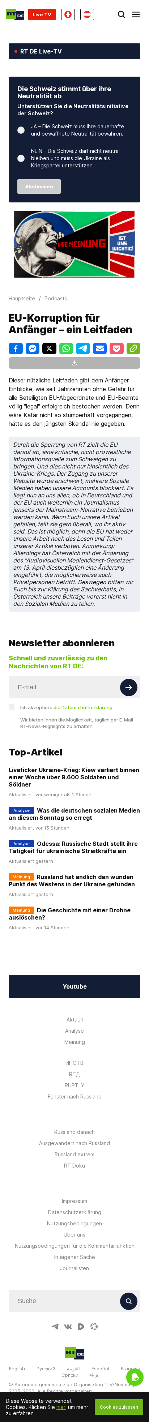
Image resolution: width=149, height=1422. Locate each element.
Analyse (74, 1031)
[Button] (128, 687)
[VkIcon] (68, 1326)
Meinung (74, 1042)
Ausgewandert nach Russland (74, 1143)
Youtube (75, 986)
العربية (73, 1368)
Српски (69, 1375)
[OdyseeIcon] (94, 1326)
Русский (46, 1368)
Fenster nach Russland (75, 1096)
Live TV (42, 14)
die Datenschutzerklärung (83, 707)
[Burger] (136, 14)
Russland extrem (74, 1154)
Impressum (74, 1201)
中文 (94, 1375)
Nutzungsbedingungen (74, 1223)
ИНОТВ (74, 1063)
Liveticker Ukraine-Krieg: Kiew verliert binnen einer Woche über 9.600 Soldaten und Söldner (74, 777)
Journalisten (74, 1268)
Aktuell (75, 1019)
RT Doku (74, 1165)
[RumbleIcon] (81, 1326)
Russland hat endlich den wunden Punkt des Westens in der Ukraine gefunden (72, 880)
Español (100, 1368)
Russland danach (74, 1132)
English (17, 1368)
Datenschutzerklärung (74, 1212)
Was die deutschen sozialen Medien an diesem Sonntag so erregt (74, 814)
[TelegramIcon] (55, 1326)
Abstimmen (39, 186)
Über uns (74, 1235)
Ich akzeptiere (66, 707)
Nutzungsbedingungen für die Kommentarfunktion (75, 1246)
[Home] (15, 14)
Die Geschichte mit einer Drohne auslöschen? (70, 914)
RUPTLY (74, 1085)
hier (60, 1407)
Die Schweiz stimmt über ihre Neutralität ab (64, 92)
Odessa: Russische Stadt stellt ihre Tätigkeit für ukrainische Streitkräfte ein (73, 847)
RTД (74, 1074)
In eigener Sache (74, 1257)
